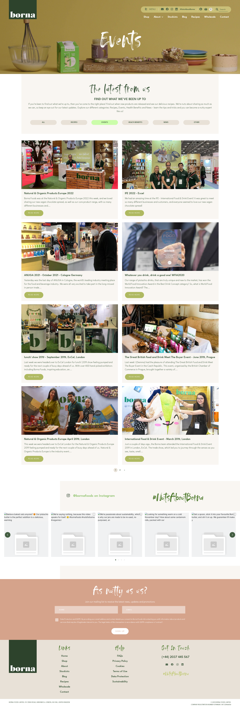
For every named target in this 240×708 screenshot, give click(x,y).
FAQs (120, 656)
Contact (224, 17)
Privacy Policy (120, 661)
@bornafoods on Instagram (94, 496)
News (166, 122)
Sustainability (120, 681)
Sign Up (120, 631)
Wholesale (210, 17)
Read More (33, 213)
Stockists (173, 17)
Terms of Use (120, 671)
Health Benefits (135, 122)
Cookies (120, 666)
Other (196, 122)
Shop (146, 17)
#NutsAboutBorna (187, 9)
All (43, 122)
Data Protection (120, 676)
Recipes (195, 17)
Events (105, 122)
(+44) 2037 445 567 (175, 657)
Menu (152, 9)
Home (64, 656)
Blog (184, 17)
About (157, 17)
